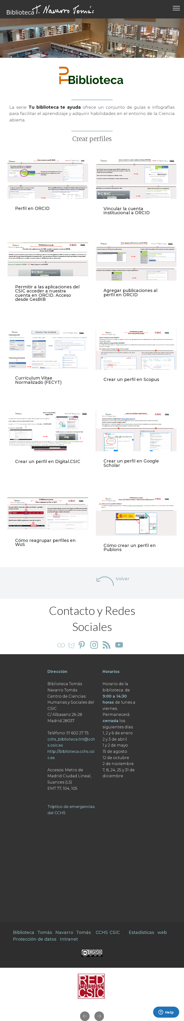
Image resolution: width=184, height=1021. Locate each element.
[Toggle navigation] (176, 8)
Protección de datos (34, 939)
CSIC (114, 932)
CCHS (102, 932)
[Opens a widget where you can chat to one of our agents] (166, 1013)
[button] (85, 1016)
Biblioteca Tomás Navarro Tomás (52, 932)
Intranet (69, 939)
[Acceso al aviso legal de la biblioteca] (92, 952)
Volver (122, 578)
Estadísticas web (148, 932)
